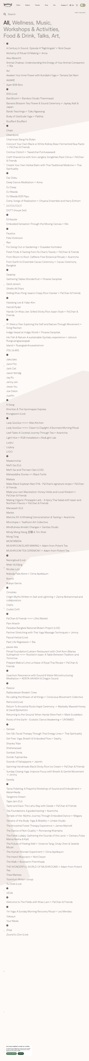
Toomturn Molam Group (19, 879)
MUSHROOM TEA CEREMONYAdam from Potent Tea (37, 550)
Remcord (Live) (14, 701)
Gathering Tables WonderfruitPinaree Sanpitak (34, 279)
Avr (8, 70)
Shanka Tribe (13, 743)
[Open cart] (77, 5)
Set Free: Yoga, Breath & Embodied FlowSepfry (33, 738)
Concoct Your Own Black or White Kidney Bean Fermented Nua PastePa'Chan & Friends (45, 145)
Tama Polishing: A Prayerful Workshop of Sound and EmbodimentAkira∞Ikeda (43, 790)
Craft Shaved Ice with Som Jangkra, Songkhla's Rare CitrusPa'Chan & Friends (45, 159)
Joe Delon (12, 391)
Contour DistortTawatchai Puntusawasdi (30, 152)
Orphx (9, 604)
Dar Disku (11, 177)
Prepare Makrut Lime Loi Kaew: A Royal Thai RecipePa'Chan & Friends (42, 664)
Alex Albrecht (13, 58)
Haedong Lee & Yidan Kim (20, 302)
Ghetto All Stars (15, 288)
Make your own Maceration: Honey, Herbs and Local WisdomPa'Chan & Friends (41, 493)
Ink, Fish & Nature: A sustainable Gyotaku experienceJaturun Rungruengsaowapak (41, 339)
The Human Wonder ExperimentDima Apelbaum (35, 851)
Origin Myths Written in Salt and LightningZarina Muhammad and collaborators (44, 598)
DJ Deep (11, 187)
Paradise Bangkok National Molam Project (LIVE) (33, 627)
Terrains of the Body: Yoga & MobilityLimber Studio (36, 820)
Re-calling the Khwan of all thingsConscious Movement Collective (44, 696)
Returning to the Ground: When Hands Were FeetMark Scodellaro (44, 714)
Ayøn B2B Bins (14, 84)
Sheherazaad (13, 747)
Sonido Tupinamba (16, 757)
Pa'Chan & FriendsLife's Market (27, 618)
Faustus (10, 233)
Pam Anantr (13, 623)
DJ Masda (12, 191)
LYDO (9, 451)
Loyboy (10, 447)
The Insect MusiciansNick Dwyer (26, 856)
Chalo (9, 130)
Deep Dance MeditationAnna (24, 182)
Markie (10, 512)
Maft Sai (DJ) (13, 465)
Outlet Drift (13, 609)
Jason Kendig (13, 372)
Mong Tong (12, 536)
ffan (8, 242)
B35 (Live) (11, 93)
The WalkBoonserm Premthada (25, 861)
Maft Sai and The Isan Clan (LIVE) (25, 469)
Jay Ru (10, 377)
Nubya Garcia (13, 583)
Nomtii (10, 578)
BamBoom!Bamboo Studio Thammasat (30, 98)
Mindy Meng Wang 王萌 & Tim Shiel (26, 532)
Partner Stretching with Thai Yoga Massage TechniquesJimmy (42, 632)
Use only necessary (11, 1053)
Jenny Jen (12, 382)
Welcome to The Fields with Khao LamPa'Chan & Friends (39, 901)
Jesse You (11, 386)
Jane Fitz (11, 363)
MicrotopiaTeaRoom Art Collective (27, 522)
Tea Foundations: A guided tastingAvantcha (32, 810)
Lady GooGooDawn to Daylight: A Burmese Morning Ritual (42, 427)
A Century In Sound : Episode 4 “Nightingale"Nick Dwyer (38, 48)
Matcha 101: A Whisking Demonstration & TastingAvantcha (40, 517)
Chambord (12, 134)
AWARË (10, 80)
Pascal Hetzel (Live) (17, 637)
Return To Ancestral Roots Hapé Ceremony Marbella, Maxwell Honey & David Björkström (45, 708)
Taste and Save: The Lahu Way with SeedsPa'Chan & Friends (41, 805)
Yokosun (10, 916)
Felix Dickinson (14, 237)
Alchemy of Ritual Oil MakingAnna (26, 53)
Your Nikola (12, 920)
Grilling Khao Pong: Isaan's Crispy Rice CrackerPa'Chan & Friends (43, 293)
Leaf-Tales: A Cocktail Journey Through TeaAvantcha (37, 432)
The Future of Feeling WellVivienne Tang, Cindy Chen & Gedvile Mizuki (42, 845)
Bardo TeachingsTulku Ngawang (25, 111)
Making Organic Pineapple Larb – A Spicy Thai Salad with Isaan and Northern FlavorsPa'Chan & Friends (43, 502)
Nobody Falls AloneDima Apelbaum (27, 573)
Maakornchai (13, 460)
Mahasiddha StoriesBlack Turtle (26, 474)
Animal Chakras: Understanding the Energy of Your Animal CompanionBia (45, 64)
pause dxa (12, 646)
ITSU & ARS (12, 350)
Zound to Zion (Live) (17, 934)
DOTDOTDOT (14, 205)
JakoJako (11, 359)
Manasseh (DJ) (14, 508)
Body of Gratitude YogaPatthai (24, 116)
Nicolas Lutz (13, 569)
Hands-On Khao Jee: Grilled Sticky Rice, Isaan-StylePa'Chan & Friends (42, 313)
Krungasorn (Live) (15, 413)
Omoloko (11, 592)
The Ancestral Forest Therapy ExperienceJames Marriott (39, 825)
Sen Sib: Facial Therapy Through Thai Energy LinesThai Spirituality (44, 733)
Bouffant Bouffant (16, 121)
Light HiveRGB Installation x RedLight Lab (31, 437)
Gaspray (10, 274)
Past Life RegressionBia (20, 641)
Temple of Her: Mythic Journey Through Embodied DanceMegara (44, 815)
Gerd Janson (13, 283)
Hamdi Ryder (13, 307)
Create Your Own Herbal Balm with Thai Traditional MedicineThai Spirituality (44, 167)
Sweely (10, 779)
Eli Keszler (11, 219)
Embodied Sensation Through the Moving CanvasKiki (37, 223)
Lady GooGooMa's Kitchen (25, 422)
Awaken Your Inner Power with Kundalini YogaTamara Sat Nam (42, 75)
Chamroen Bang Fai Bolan (21, 139)
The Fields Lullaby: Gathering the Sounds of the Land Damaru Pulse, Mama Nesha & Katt (45, 837)
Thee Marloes (13, 874)
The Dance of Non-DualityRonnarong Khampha (34, 830)
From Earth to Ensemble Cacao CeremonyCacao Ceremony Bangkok (41, 263)
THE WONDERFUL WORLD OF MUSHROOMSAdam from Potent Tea (44, 868)
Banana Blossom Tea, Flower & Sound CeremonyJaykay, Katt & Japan (42, 105)
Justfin (10, 395)
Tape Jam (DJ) (14, 801)
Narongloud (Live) (16, 560)
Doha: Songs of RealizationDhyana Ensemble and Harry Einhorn (43, 200)
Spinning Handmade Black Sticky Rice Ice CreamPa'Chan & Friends (45, 766)
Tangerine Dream (16, 796)
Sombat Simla (14, 752)
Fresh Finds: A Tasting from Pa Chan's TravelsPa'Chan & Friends (42, 251)
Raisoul (10, 687)
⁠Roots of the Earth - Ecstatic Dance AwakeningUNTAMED (40, 719)
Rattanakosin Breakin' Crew (21, 692)
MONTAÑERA (13, 541)
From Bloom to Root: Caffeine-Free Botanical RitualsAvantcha (42, 256)
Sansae (10, 729)
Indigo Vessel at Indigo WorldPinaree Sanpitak (33, 332)
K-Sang (10, 404)
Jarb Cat (11, 368)
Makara (10, 479)
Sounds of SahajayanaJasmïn (24, 761)
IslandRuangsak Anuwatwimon (25, 345)
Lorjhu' (10, 442)
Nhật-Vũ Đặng (14, 564)
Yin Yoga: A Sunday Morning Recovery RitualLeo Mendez (39, 911)
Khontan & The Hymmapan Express (26, 409)
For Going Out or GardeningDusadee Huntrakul (34, 246)
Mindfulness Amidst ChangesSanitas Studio (32, 527)
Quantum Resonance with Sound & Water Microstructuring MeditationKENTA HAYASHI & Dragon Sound (39, 677)
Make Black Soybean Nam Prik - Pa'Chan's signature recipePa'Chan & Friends (45, 485)
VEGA (9, 892)
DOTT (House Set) (16, 210)
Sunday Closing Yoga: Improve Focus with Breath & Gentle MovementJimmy (45, 773)
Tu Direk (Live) (14, 883)
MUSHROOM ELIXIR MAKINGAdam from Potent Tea (37, 545)
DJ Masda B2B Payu (17, 196)
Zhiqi (9, 929)
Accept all (21, 1053)
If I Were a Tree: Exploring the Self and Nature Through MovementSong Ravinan (44, 326)
